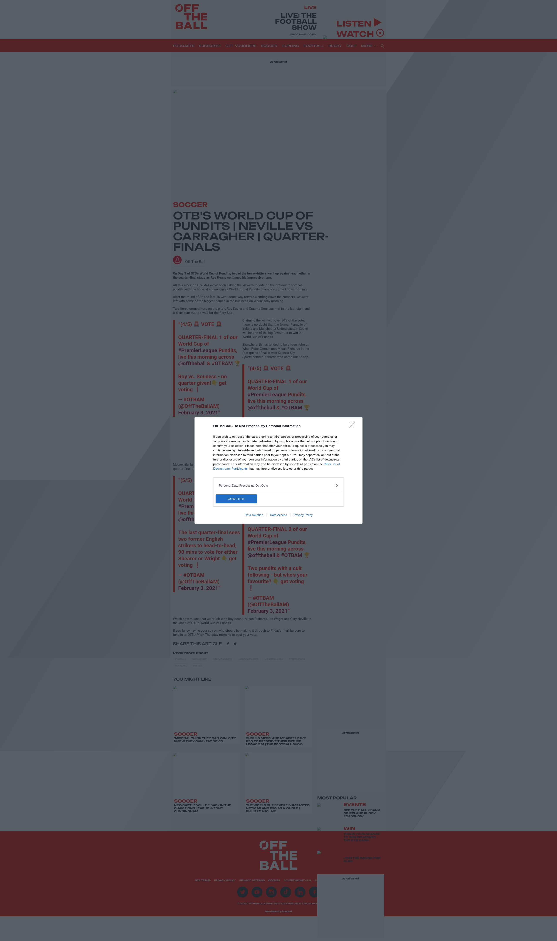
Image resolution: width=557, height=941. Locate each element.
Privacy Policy (303, 515)
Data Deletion (254, 515)
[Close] (354, 426)
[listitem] (278, 485)
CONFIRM (236, 499)
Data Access (278, 515)
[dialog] (278, 470)
